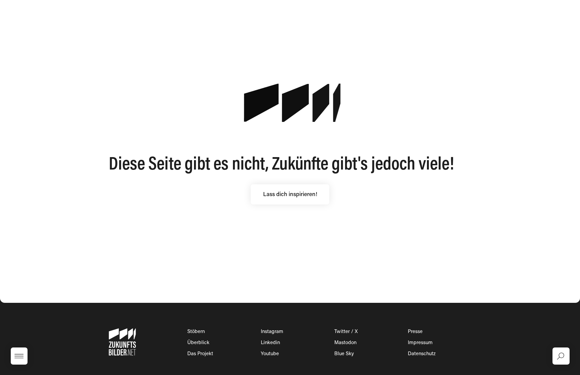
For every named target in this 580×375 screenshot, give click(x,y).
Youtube (270, 354)
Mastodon (345, 342)
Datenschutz (422, 354)
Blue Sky (344, 354)
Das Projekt (200, 354)
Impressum (420, 342)
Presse (415, 331)
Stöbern (196, 331)
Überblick (198, 342)
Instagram (272, 331)
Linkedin (270, 342)
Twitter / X (346, 331)
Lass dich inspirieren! (290, 194)
